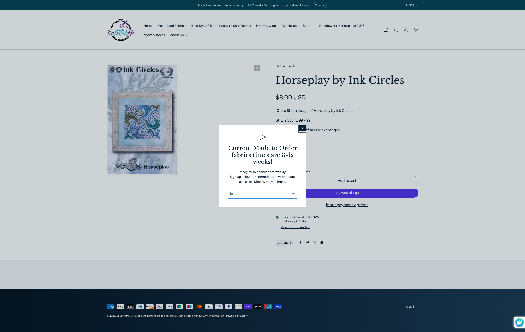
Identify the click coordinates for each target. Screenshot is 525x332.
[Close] (302, 128)
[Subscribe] (293, 193)
